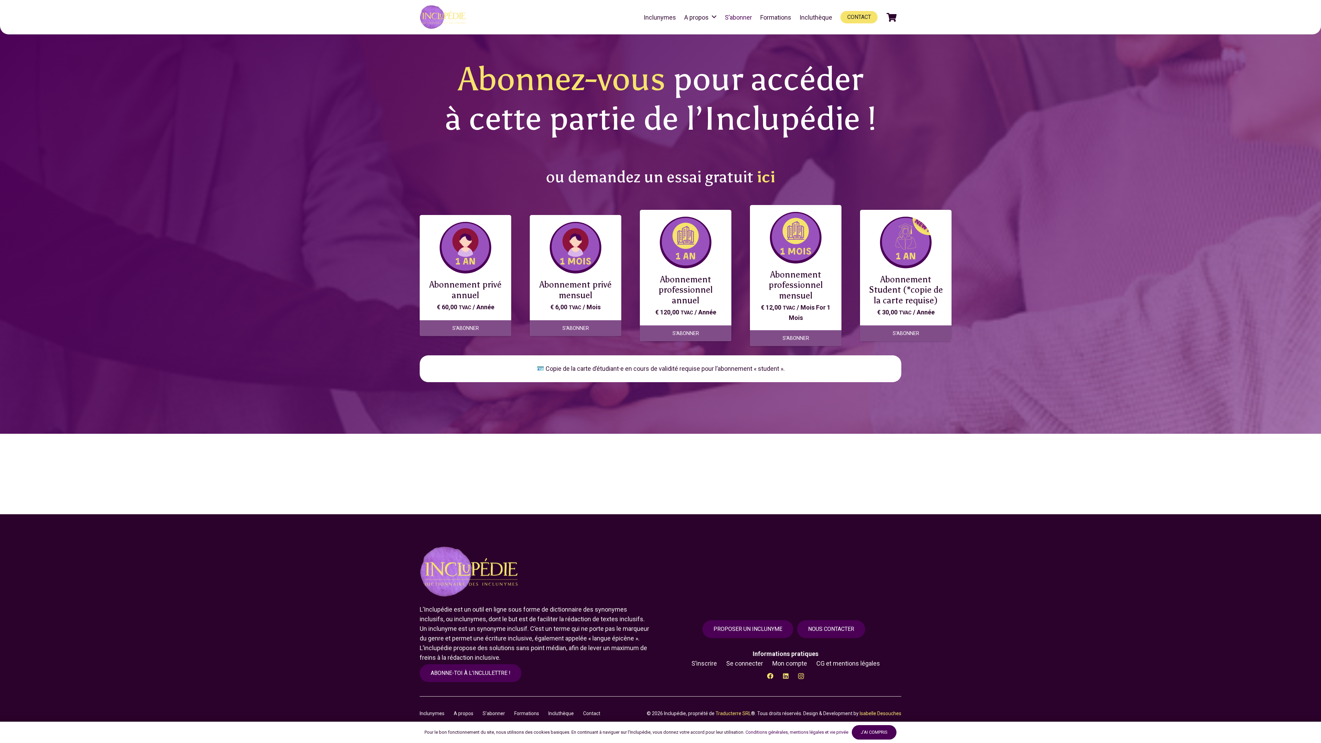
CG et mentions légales (848, 663)
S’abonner (494, 713)
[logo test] (444, 17)
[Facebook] (770, 676)
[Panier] (891, 17)
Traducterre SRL (733, 713)
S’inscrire (704, 663)
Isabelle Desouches (880, 713)
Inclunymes (432, 713)
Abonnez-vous (561, 79)
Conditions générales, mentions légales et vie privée (796, 732)
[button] (714, 17)
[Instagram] (801, 676)
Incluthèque (561, 713)
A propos (463, 713)
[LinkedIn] (785, 676)
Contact (591, 713)
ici (766, 176)
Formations (526, 713)
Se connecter (744, 663)
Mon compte (789, 663)
